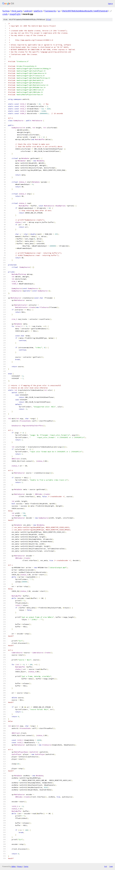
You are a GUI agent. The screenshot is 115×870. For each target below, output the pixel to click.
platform (38, 11)
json (111, 866)
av (59, 11)
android (28, 11)
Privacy (19, 866)
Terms (26, 866)
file (48, 19)
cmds (5, 14)
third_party (16, 11)
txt (105, 866)
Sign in (110, 3)
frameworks (50, 11)
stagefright (15, 14)
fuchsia (5, 11)
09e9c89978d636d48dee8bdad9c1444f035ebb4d (85, 11)
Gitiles (13, 866)
